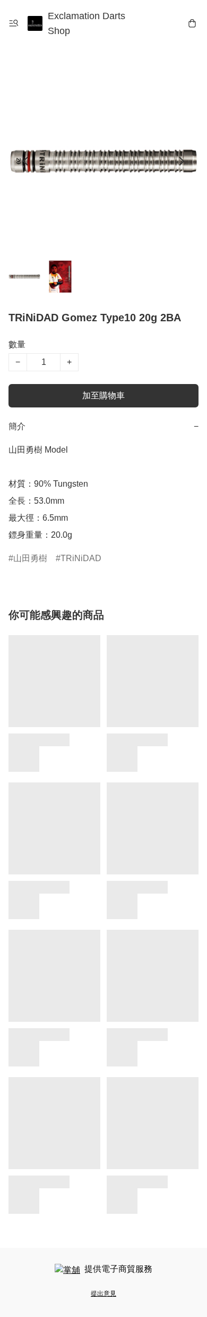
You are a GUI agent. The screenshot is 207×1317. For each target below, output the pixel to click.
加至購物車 (103, 395)
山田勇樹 (30, 558)
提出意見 (103, 1293)
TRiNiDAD (81, 558)
